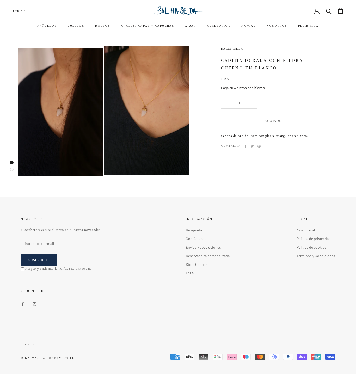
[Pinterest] (259, 146)
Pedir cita (308, 25)
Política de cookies (311, 247)
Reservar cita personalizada (208, 256)
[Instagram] (34, 304)
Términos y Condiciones (316, 256)
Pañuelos (47, 25)
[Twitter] (252, 146)
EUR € (17, 11)
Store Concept (197, 264)
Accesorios (218, 25)
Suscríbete (38, 260)
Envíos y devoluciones (203, 247)
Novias (248, 25)
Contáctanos (196, 238)
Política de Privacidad (74, 269)
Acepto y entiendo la (58, 269)
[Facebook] (245, 146)
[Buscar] (329, 11)
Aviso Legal (306, 230)
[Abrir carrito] (340, 11)
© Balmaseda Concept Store (47, 358)
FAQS (190, 273)
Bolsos (102, 25)
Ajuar (190, 25)
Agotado (273, 121)
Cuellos (75, 25)
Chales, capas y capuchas (147, 25)
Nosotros (277, 25)
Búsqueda (194, 230)
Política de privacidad (314, 238)
